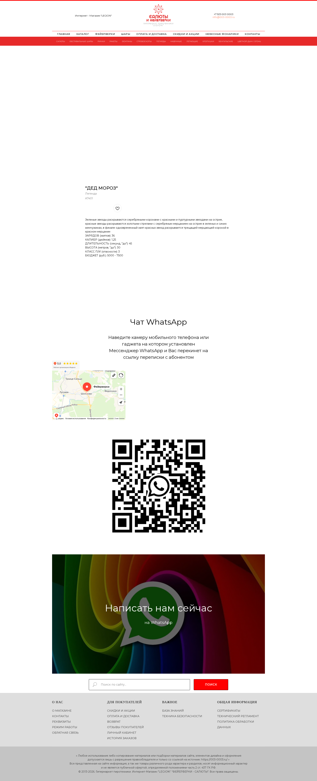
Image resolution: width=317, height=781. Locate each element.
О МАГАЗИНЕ (62, 710)
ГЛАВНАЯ (63, 33)
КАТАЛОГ (82, 33)
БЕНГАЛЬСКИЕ (226, 41)
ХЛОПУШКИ (208, 41)
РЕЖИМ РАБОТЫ (64, 727)
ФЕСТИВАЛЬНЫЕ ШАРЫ (81, 41)
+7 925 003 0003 (223, 14)
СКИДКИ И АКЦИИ (186, 33)
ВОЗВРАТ (114, 721)
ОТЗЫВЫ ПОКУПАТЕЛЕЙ (125, 727)
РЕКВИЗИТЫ (61, 721)
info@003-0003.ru (224, 17)
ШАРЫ (125, 33)
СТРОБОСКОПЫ (144, 41)
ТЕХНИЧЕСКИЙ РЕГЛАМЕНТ (238, 716)
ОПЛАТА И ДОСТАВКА (151, 33)
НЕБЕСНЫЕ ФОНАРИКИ (222, 33)
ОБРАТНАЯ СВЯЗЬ (65, 732)
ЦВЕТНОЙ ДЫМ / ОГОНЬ (249, 41)
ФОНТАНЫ (127, 41)
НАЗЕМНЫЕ (176, 41)
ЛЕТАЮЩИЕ (192, 41)
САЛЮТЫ (60, 41)
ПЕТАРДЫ (161, 41)
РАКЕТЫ (113, 41)
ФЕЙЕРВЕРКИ (105, 33)
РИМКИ (101, 41)
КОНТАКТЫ (252, 33)
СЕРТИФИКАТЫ (228, 710)
